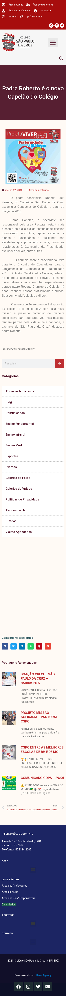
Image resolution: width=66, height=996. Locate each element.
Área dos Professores (14, 885)
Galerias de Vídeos (19, 488)
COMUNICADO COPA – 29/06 (42, 778)
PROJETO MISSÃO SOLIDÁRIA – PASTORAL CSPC (39, 717)
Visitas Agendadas (19, 532)
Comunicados (15, 413)
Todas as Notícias (18, 391)
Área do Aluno (10, 891)
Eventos (11, 467)
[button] (53, 42)
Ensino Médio (15, 445)
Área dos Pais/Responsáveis (18, 898)
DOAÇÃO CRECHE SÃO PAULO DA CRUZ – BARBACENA (38, 678)
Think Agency (43, 975)
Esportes (12, 456)
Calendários (9, 904)
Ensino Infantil (15, 434)
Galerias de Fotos (18, 478)
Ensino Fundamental (20, 423)
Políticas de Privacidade (22, 499)
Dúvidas (11, 521)
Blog (9, 402)
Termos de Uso (16, 510)
